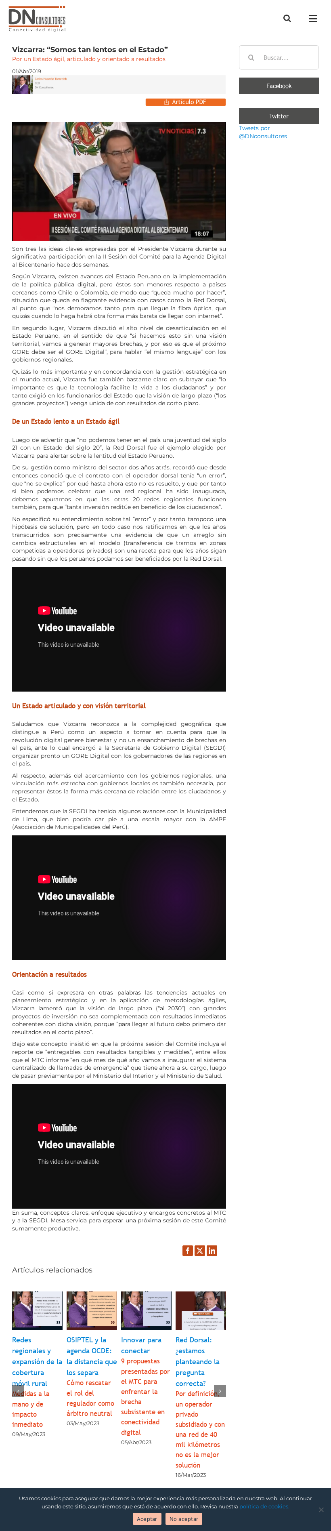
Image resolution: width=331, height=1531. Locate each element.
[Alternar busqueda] (287, 18)
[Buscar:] (279, 57)
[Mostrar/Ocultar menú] (315, 18)
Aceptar (147, 1519)
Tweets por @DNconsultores (263, 132)
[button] (18, 1391)
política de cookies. (264, 1506)
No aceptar (184, 1519)
